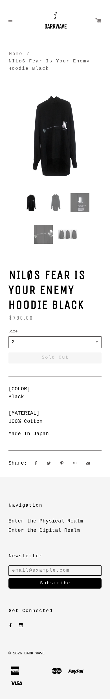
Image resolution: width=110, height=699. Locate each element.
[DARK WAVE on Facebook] (10, 625)
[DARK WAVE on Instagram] (21, 625)
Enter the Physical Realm (45, 521)
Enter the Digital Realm (44, 530)
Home (16, 53)
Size (12, 331)
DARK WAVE (34, 653)
